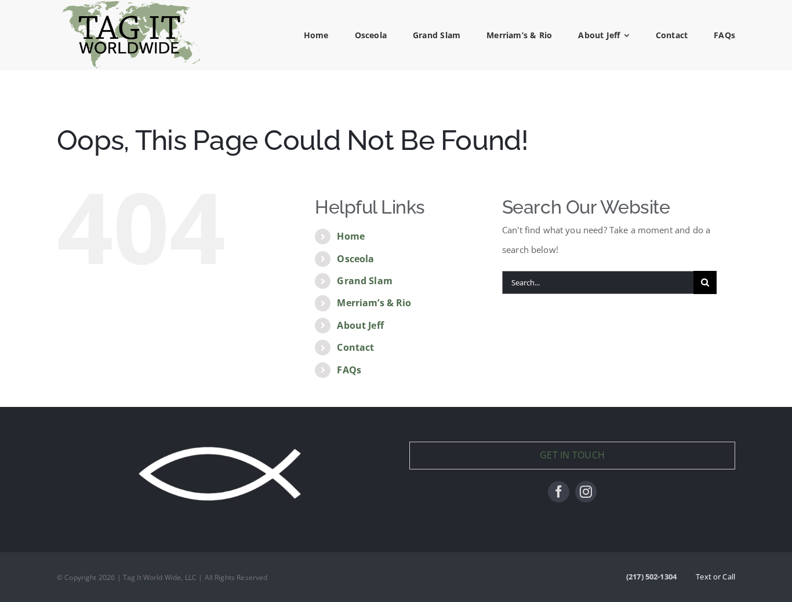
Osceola (355, 258)
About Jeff (360, 325)
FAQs (349, 370)
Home (351, 236)
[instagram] (586, 491)
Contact (355, 347)
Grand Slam (365, 280)
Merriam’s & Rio (374, 302)
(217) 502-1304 (651, 576)
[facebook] (558, 491)
